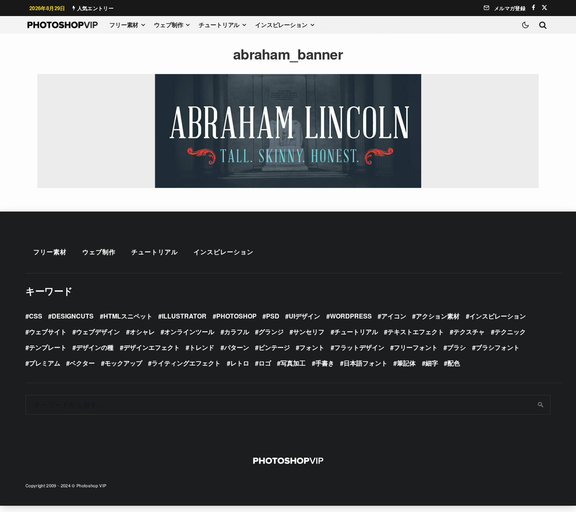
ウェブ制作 (168, 24)
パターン (236, 347)
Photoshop (236, 315)
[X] (544, 7)
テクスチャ (469, 331)
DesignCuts (73, 315)
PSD (272, 315)
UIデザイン (304, 315)
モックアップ (123, 362)
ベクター (82, 362)
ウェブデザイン (98, 331)
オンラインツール (189, 331)
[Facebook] (533, 7)
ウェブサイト (48, 331)
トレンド (201, 347)
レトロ (239, 362)
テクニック (510, 331)
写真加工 (293, 362)
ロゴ (265, 362)
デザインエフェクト (151, 347)
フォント (311, 347)
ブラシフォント (498, 347)
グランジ (271, 331)
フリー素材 (123, 24)
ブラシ (456, 347)
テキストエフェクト (416, 331)
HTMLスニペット (127, 315)
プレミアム (44, 362)
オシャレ (142, 331)
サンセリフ (308, 331)
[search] (541, 404)
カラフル (236, 331)
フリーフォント (416, 347)
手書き (324, 362)
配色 (453, 362)
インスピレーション (281, 24)
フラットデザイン (359, 347)
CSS (35, 315)
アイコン (393, 315)
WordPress (351, 315)
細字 (432, 362)
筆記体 (406, 362)
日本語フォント (366, 362)
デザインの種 (95, 347)
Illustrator (184, 315)
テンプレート (48, 347)
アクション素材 (438, 315)
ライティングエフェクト (186, 362)
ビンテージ (274, 347)
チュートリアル (219, 24)
